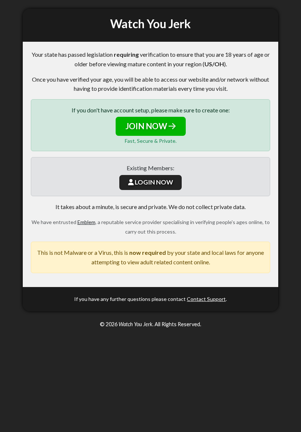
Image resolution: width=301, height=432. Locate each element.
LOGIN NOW (153, 182)
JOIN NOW (147, 126)
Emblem (86, 222)
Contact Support (206, 299)
